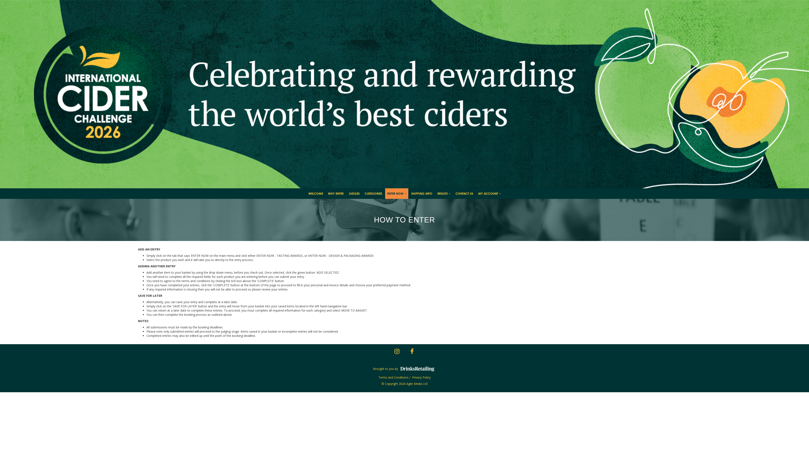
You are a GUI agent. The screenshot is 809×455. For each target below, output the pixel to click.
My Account (488, 193)
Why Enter (336, 193)
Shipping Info (421, 193)
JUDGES (354, 193)
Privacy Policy (421, 377)
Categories (373, 193)
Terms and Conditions (393, 377)
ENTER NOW (395, 193)
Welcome (315, 193)
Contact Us (464, 193)
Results (443, 193)
